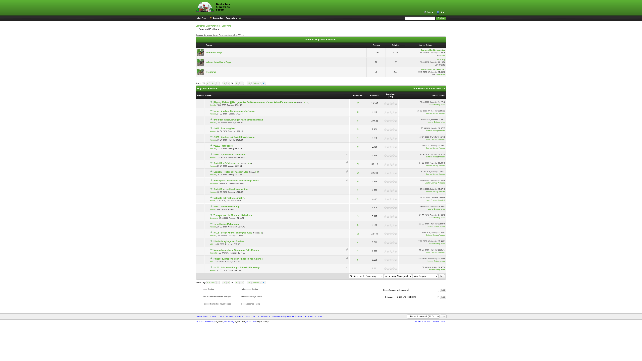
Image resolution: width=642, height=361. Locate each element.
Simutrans (226, 26)
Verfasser (208, 95)
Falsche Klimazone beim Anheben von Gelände (238, 259)
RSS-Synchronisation (314, 316)
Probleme (211, 72)
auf (390, 97)
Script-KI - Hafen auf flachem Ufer (230, 172)
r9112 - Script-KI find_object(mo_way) (232, 232)
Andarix (213, 114)
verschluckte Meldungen (226, 224)
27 (358, 164)
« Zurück (211, 83)
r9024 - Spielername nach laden (229, 154)
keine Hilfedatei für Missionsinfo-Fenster (234, 111)
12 (242, 83)
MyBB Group (263, 322)
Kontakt (213, 316)
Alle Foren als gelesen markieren (287, 316)
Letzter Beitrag (438, 95)
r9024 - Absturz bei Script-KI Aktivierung (234, 137)
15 (249, 83)
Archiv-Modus (264, 316)
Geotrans (214, 218)
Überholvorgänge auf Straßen (228, 241)
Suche (430, 12)
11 (237, 83)
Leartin (213, 105)
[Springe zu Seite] (263, 83)
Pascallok (214, 253)
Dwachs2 (441, 139)
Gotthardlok (440, 75)
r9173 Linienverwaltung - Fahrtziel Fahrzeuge (236, 267)
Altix (211, 244)
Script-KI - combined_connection (230, 189)
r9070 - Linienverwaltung (226, 206)
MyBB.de (219, 322)
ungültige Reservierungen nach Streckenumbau (238, 119)
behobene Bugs (214, 52)
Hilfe (442, 12)
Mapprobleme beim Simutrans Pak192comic (236, 250)
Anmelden (218, 18)
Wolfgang (214, 183)
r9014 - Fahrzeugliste (224, 128)
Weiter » (256, 83)
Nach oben (250, 316)
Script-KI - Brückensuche (226, 163)
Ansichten (374, 95)
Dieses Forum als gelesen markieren (429, 88)
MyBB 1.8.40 (240, 322)
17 (358, 173)
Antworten (357, 95)
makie (442, 55)
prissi (443, 105)
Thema (200, 95)
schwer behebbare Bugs (218, 62)
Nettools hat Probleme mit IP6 (229, 198)
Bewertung (391, 94)
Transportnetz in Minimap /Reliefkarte (232, 215)
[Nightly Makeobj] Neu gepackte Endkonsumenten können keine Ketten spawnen (255, 102)
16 (358, 233)
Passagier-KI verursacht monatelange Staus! (236, 180)
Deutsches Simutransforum (208, 26)
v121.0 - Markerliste (223, 146)
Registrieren (232, 18)
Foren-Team (201, 316)
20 (358, 103)
